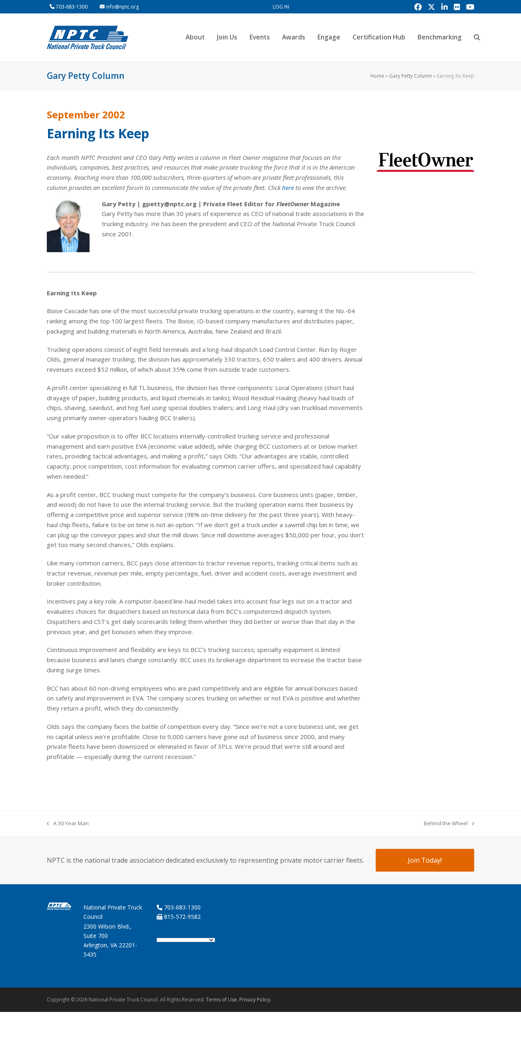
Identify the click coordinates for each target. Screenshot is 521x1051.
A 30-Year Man (68, 824)
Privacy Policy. (255, 999)
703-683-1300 (72, 6)
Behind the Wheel (446, 824)
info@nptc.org (122, 6)
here (288, 187)
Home (377, 75)
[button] (477, 37)
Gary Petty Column (410, 75)
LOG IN (281, 6)
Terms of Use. (222, 999)
